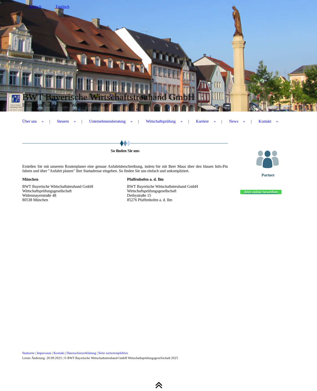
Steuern (63, 121)
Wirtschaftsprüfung (161, 121)
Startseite (28, 353)
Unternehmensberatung (107, 121)
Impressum (44, 353)
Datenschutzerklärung (81, 353)
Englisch (62, 6)
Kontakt (265, 121)
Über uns (29, 121)
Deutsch (34, 6)
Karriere (202, 121)
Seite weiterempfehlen (113, 353)
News (233, 121)
